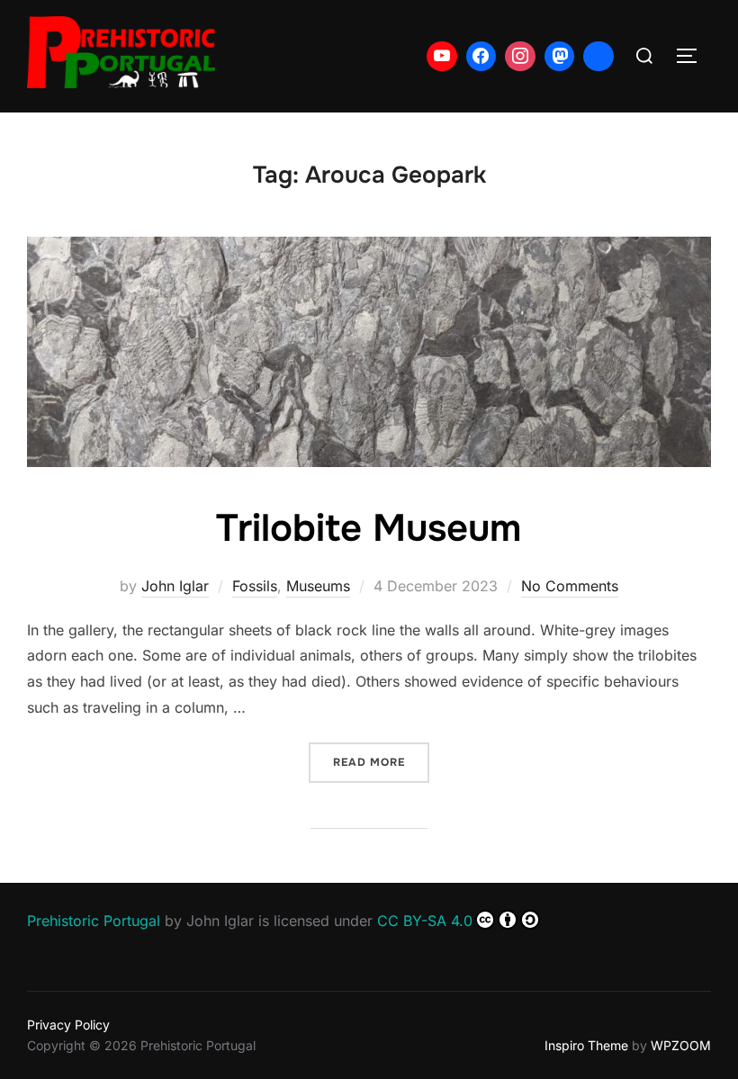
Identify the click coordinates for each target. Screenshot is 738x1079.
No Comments (569, 586)
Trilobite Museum (368, 528)
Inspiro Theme (586, 1045)
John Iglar (175, 586)
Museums (318, 586)
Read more (381, 761)
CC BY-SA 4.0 (424, 921)
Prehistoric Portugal (93, 921)
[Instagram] (520, 56)
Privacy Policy (68, 1024)
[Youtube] (442, 56)
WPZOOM (681, 1045)
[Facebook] (481, 56)
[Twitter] (598, 56)
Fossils (254, 586)
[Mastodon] (560, 56)
